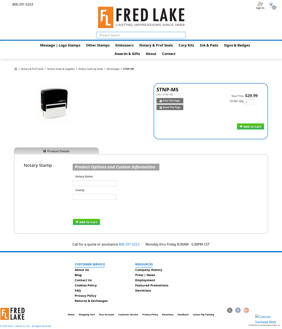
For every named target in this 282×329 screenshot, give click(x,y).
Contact (168, 53)
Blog (78, 275)
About (151, 53)
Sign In (260, 8)
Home (71, 314)
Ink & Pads (209, 45)
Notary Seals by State (90, 69)
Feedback (183, 314)
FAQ (78, 290)
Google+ (246, 311)
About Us (82, 270)
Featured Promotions (151, 285)
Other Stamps (98, 45)
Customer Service (128, 314)
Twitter (230, 311)
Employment (145, 280)
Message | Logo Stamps (60, 45)
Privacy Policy (85, 295)
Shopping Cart (87, 314)
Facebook (238, 311)
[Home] (15, 69)
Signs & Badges (237, 45)
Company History (148, 270)
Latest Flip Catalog (203, 314)
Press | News (145, 275)
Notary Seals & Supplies (61, 69)
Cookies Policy (86, 285)
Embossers (124, 45)
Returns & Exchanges (91, 301)
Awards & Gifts (127, 53)
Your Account (106, 314)
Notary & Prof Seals (156, 45)
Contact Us (83, 280)
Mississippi (113, 69)
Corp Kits (186, 45)
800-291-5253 (129, 244)
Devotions (143, 290)
